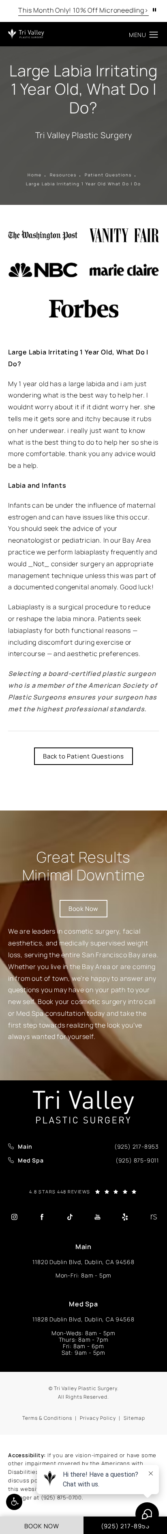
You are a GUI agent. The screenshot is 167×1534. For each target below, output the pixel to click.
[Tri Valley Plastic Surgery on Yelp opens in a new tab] (125, 1217)
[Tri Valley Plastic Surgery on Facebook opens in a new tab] (42, 1217)
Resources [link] (63, 175)
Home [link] (35, 175)
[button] (14, 1502)
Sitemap (134, 1417)
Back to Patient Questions (83, 756)
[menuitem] (14, 1217)
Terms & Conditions (47, 1417)
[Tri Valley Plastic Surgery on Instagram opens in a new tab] (14, 1217)
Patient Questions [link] (108, 175)
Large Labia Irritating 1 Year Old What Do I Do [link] (83, 184)
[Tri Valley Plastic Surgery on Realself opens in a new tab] (153, 1217)
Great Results (83, 865)
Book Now (83, 908)
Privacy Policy (98, 1417)
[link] (136, 1146)
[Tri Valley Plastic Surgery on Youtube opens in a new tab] (97, 1217)
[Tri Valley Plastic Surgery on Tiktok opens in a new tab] (70, 1217)
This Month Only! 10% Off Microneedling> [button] (83, 10)
